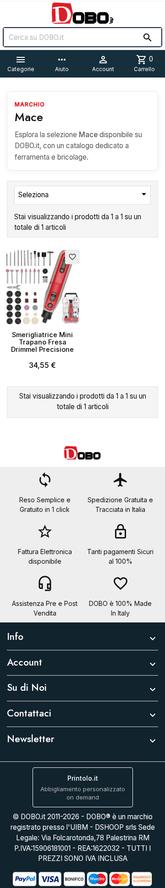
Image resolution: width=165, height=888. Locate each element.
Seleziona (83, 194)
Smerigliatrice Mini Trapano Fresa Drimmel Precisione (42, 342)
